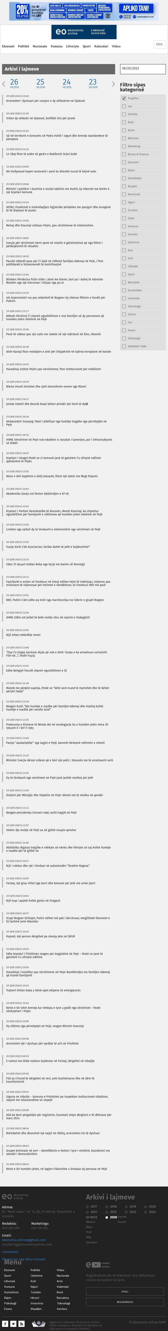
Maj (88, 1237)
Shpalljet (36, 1308)
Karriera (62, 1308)
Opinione (36, 1275)
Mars (89, 1227)
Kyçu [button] (125, 1291)
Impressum (10, 1252)
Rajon (7, 1297)
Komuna (56, 46)
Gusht (122, 1221)
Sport (87, 46)
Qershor (92, 1242)
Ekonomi (8, 46)
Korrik (122, 1216)
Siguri (34, 1286)
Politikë (23, 46)
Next (113, 83)
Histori (35, 1297)
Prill (89, 1232)
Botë (60, 1292)
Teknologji (63, 1303)
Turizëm (36, 1292)
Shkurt (90, 1221)
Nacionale (40, 46)
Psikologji (10, 1303)
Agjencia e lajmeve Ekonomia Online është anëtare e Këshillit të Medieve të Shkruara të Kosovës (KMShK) (75, 1325)
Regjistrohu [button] (125, 1301)
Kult (33, 1281)
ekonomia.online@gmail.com (24, 1240)
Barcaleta (63, 1297)
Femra (8, 1308)
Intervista (37, 1303)
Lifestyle (72, 46)
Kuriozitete (11, 1292)
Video (116, 46)
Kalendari (101, 46)
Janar (89, 1216)
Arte (60, 1281)
